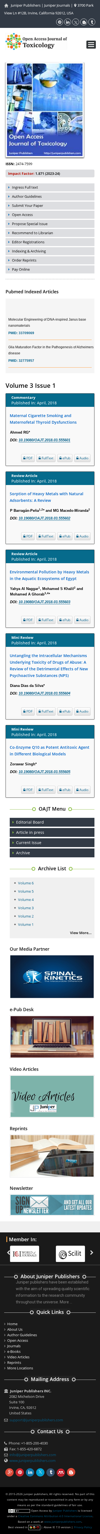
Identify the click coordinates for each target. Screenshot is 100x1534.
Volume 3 (26, 907)
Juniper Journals (57, 5)
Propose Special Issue (30, 223)
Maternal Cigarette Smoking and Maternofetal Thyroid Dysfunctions (43, 419)
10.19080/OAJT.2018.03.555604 (44, 693)
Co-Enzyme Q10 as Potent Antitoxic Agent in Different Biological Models (49, 751)
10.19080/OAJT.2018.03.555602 (44, 518)
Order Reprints (24, 260)
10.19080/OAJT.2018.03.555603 (44, 602)
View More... (81, 932)
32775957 (26, 355)
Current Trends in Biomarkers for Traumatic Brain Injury (49, 369)
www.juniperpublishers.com (32, 1460)
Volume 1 (26, 924)
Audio (83, 458)
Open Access (22, 214)
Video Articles (18, 1356)
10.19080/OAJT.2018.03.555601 (44, 440)
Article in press (30, 832)
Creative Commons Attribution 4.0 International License (55, 1516)
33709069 (26, 327)
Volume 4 (26, 899)
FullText (47, 458)
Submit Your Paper (27, 205)
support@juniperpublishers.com (36, 1419)
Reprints (14, 1362)
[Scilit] (27, 1250)
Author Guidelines (27, 196)
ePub (66, 458)
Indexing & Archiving (29, 251)
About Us (14, 1329)
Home (12, 1323)
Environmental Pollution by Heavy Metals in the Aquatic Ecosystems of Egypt (49, 575)
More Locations (20, 1368)
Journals (14, 1345)
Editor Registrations (28, 241)
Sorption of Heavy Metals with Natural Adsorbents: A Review (46, 497)
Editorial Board (30, 822)
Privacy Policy (83, 1527)
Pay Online (21, 269)
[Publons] (73, 1250)
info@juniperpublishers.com (32, 1454)
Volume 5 (26, 891)
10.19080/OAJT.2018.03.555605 (44, 772)
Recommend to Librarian (32, 232)
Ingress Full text (25, 187)
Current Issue (28, 842)
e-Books (14, 1351)
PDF (29, 458)
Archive (23, 852)
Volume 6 (26, 883)
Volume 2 (26, 916)
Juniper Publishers (26, 5)
